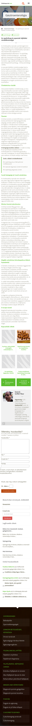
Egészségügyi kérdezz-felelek (13, 640)
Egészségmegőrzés (10, 644)
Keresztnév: (6, 504)
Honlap (3, 464)
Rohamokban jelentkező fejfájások (15, 679)
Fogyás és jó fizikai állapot (12, 707)
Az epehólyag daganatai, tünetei (13, 170)
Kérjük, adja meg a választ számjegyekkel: (14, 482)
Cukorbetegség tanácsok (12, 716)
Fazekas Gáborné (8, 567)
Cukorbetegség (8, 720)
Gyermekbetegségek (10, 624)
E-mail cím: (6, 511)
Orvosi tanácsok (9, 637)
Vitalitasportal (6, 3)
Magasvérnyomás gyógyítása (13, 689)
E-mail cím (5, 459)
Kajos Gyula (7, 591)
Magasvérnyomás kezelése (13, 693)
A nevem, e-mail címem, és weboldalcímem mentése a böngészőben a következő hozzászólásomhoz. (13, 471)
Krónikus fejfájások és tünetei (14, 671)
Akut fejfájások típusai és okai (14, 675)
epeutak (16, 35)
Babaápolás (7, 620)
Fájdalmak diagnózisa (11, 659)
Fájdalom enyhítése (10, 655)
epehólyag (6, 35)
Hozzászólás (5, 438)
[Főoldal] (2, 29)
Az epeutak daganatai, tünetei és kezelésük (16, 167)
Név (3, 455)
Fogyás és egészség (10, 703)
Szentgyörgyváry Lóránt (10, 578)
